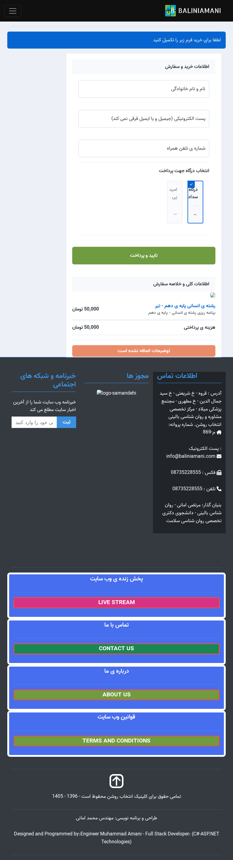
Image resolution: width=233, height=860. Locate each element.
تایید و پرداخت (143, 256)
